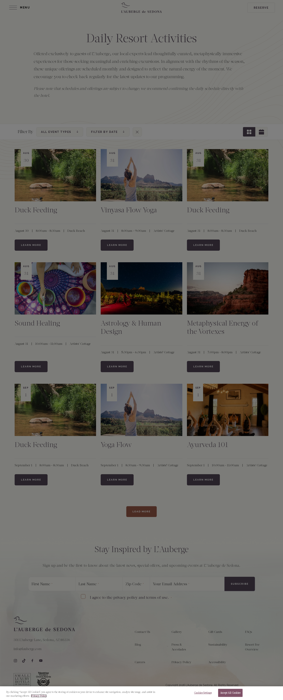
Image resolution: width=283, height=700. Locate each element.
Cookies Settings (203, 692)
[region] (141, 693)
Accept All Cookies (230, 692)
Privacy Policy (39, 695)
